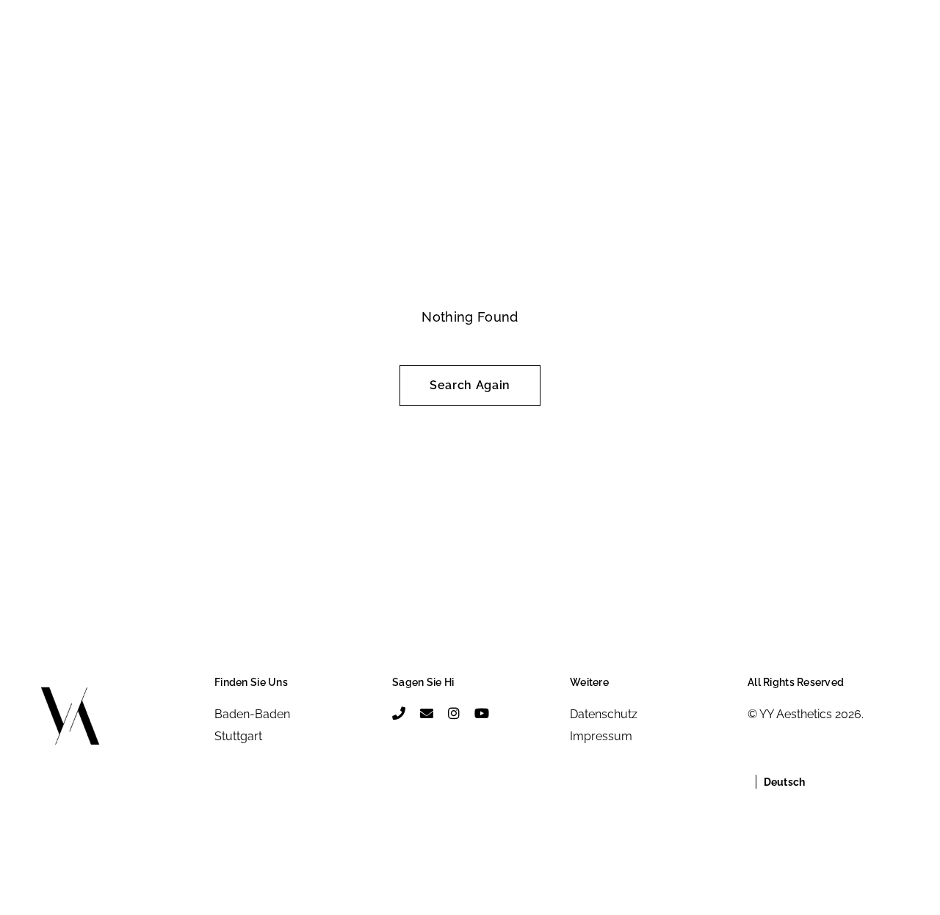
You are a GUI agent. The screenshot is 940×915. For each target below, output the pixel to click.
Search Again (470, 385)
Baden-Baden (252, 714)
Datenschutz (603, 714)
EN (81, 55)
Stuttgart (238, 736)
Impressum (601, 736)
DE (50, 55)
